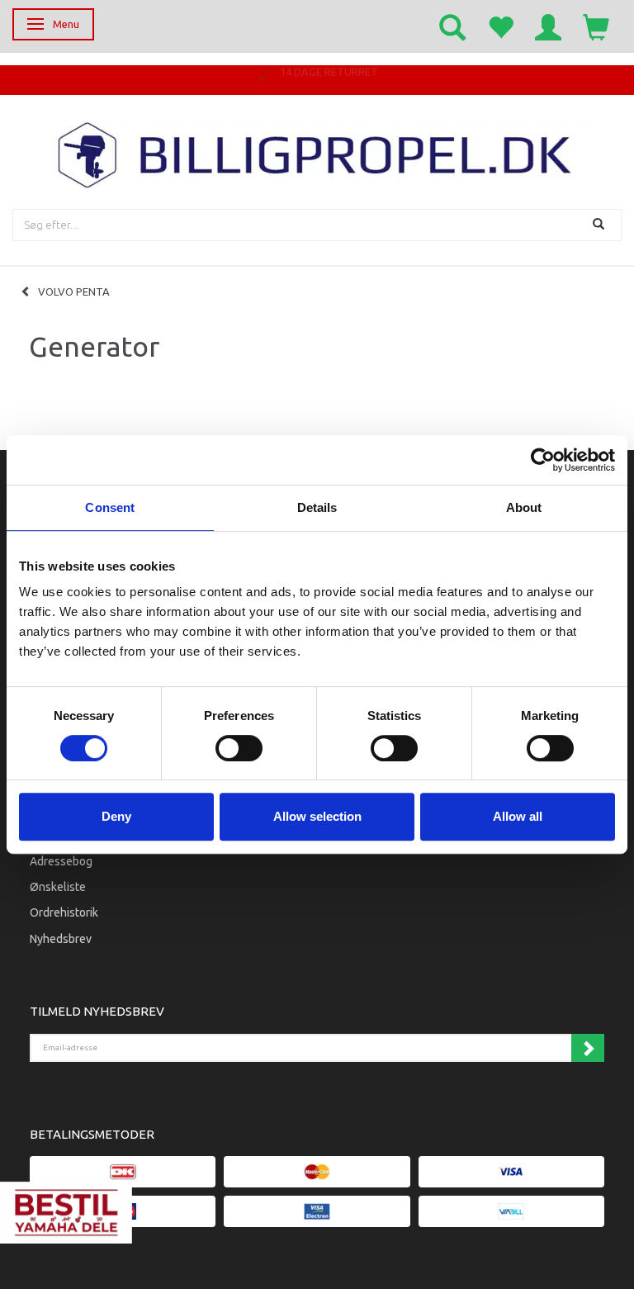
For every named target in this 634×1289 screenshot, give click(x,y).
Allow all (517, 816)
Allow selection (317, 816)
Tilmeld (587, 1048)
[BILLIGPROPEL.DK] (317, 153)
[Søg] (601, 225)
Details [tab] (317, 507)
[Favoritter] (500, 26)
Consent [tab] (110, 507)
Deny (116, 816)
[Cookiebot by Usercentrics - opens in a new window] (543, 460)
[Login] (548, 26)
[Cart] (596, 26)
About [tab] (524, 507)
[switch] (239, 748)
